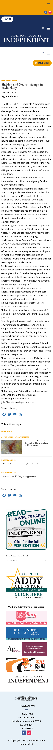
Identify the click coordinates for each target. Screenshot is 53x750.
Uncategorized (9, 80)
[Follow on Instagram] (50, 12)
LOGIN (7, 19)
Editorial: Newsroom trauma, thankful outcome (22, 463)
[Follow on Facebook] (45, 12)
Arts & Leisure (7, 437)
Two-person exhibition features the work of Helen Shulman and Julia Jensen (37, 442)
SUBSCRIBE (43, 62)
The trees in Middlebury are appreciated (19, 476)
